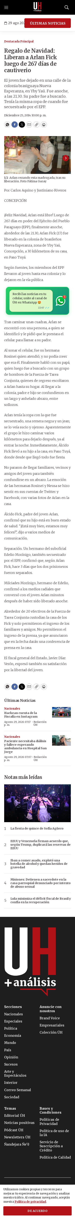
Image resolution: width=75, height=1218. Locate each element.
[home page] (37, 7)
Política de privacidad (30, 1202)
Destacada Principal (19, 41)
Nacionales (12, 708)
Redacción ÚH (40, 723)
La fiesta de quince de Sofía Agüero (37, 828)
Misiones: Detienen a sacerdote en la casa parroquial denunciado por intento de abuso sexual (40, 883)
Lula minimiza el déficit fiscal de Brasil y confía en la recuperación (40, 900)
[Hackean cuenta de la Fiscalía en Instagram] (61, 712)
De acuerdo (38, 1211)
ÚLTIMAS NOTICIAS (47, 23)
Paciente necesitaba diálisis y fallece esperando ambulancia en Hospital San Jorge (25, 746)
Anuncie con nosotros (51, 1009)
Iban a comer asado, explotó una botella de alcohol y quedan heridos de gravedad (39, 864)
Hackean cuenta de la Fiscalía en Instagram (21, 714)
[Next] (65, 158)
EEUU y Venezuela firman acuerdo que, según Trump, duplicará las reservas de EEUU (40, 844)
